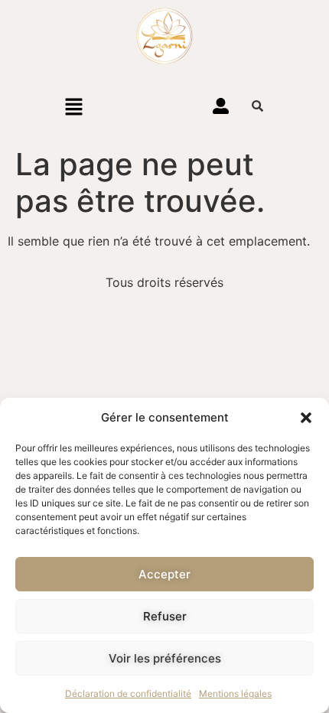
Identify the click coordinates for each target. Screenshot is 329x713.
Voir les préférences (165, 658)
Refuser (165, 616)
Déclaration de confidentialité (128, 693)
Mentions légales (235, 693)
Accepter (164, 574)
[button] (306, 417)
